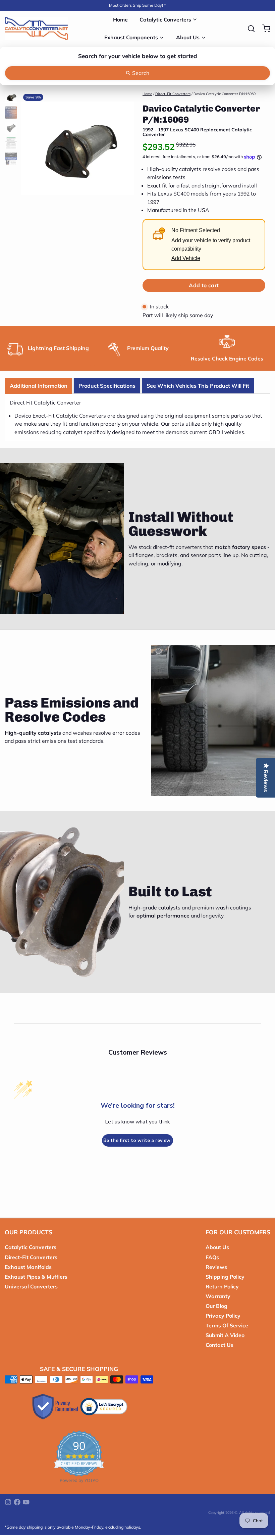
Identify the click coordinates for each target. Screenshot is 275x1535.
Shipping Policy (225, 1276)
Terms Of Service (227, 1325)
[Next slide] (124, 146)
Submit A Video (225, 1335)
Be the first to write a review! (137, 1140)
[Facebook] (17, 1502)
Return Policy (222, 1286)
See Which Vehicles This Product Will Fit (198, 385)
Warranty (218, 1296)
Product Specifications (106, 385)
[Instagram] (8, 1502)
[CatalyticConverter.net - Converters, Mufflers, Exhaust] (36, 28)
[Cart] (264, 29)
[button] (204, 285)
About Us (188, 37)
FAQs (212, 1257)
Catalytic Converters (165, 19)
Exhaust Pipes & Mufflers (36, 1276)
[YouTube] (26, 1502)
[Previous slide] (30, 146)
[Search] (248, 29)
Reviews (216, 1267)
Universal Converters (31, 1286)
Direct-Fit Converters (172, 93)
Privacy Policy (223, 1315)
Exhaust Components (131, 37)
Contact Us (219, 1344)
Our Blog (216, 1306)
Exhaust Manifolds (28, 1267)
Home (120, 19)
